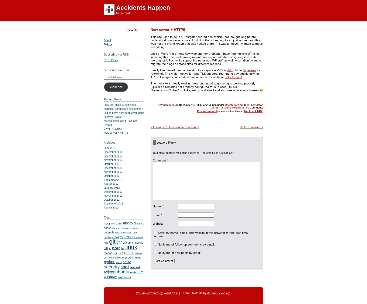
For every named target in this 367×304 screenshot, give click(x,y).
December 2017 (113, 156)
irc (110, 248)
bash (139, 223)
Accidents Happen (143, 7)
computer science (130, 228)
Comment (160, 160)
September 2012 (113, 203)
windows (110, 277)
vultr (227, 107)
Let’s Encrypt (233, 77)
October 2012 (112, 199)
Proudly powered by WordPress (157, 293)
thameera (168, 105)
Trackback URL (253, 111)
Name (158, 206)
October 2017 (112, 164)
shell (125, 266)
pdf (105, 257)
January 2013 (112, 187)
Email (157, 215)
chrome (116, 228)
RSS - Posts (111, 60)
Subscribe (116, 87)
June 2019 (110, 148)
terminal (135, 267)
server (215, 107)
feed (106, 242)
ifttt (106, 248)
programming (133, 257)
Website (158, 223)
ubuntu (122, 271)
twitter (109, 272)
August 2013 (111, 183)
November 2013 (113, 171)
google (139, 242)
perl (110, 257)
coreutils (109, 232)
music (129, 252)
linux (131, 247)
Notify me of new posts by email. (179, 252)
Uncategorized (234, 105)
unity (133, 272)
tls (222, 107)
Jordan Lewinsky (218, 293)
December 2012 (113, 191)
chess (107, 228)
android (129, 223)
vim (140, 272)
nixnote (139, 253)
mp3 (121, 253)
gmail (131, 242)
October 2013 (112, 175)
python (109, 262)
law (122, 248)
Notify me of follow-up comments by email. (186, 244)
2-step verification (113, 223)
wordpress (237, 107)
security (112, 266)
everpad (138, 237)
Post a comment (207, 111)
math (115, 253)
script (127, 262)
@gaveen (249, 70)
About (107, 40)
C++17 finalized (251, 127)
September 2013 (113, 179)
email (115, 237)
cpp (117, 232)
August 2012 (111, 207)
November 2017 (113, 159)
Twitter (108, 44)
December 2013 (113, 168)
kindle (116, 248)
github (121, 242)
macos (108, 253)
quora (119, 262)
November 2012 (113, 195)
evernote (127, 237)
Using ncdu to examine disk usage (175, 127)
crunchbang (126, 232)
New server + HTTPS (116, 132)
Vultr (230, 70)
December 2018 (113, 152)
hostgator (257, 105)
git (112, 241)
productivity (118, 257)
